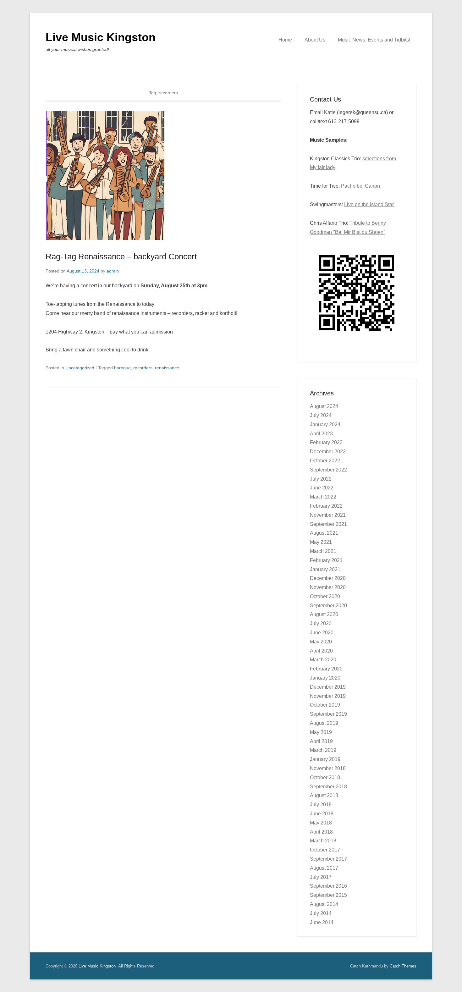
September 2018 (328, 786)
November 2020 (328, 587)
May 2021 (321, 542)
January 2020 (325, 678)
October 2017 (325, 849)
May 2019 (321, 732)
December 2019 (328, 687)
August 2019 (324, 723)
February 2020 (326, 668)
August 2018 (324, 795)
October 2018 (325, 777)
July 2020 (321, 623)
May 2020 (321, 641)
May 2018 (321, 822)
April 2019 (321, 741)
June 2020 (321, 632)
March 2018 (323, 840)
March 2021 (323, 551)
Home (285, 39)
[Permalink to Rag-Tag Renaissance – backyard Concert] (163, 175)
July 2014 (321, 913)
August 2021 (324, 533)
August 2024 (324, 406)
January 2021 (325, 569)
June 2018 (321, 813)
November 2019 (328, 696)
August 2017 (324, 868)
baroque (122, 367)
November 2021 (328, 515)
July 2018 (321, 804)
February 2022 (326, 506)
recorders (142, 367)
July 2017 (321, 877)
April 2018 (321, 832)
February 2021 (326, 560)
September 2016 (328, 886)
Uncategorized (79, 367)
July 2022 (321, 479)
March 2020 (323, 659)
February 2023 (326, 442)
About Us (315, 39)
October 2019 (325, 705)
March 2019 (323, 750)
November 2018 (328, 768)
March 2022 (323, 496)
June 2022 (321, 487)
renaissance (167, 367)
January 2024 (325, 424)
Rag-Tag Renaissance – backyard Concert (121, 256)
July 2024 (321, 415)
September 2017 (328, 859)
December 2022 (328, 451)
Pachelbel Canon (360, 186)
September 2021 (328, 524)
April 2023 (321, 433)
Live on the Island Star (369, 204)
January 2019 (325, 759)
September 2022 (328, 469)
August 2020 (324, 614)
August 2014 (324, 904)
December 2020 (328, 578)
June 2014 (321, 922)
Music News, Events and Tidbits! (374, 39)
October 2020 (325, 596)
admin (113, 270)
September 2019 (328, 714)
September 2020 (328, 605)
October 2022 (325, 460)
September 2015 (328, 895)
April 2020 (321, 650)
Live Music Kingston (101, 37)
